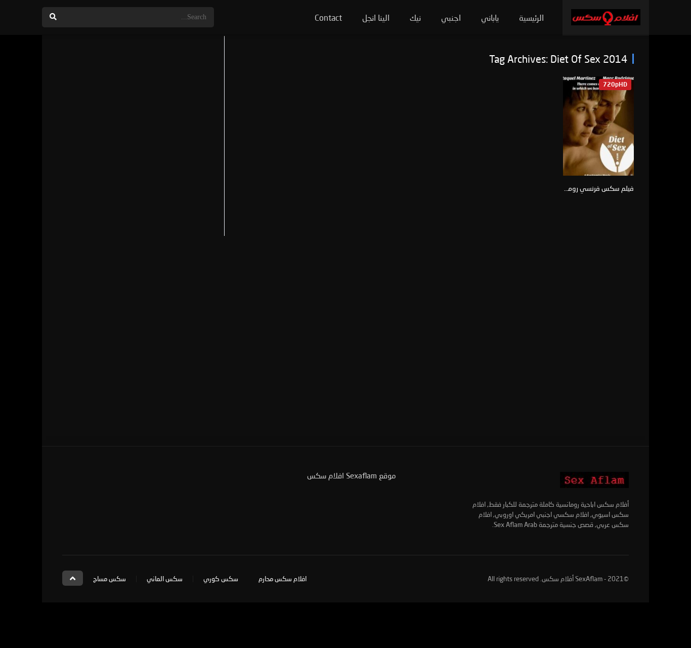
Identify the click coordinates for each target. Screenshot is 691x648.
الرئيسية (531, 17)
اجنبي (451, 17)
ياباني (490, 17)
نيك (415, 17)
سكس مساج (109, 579)
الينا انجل (376, 17)
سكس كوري (220, 579)
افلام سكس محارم (282, 579)
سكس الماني (165, 579)
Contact (328, 17)
